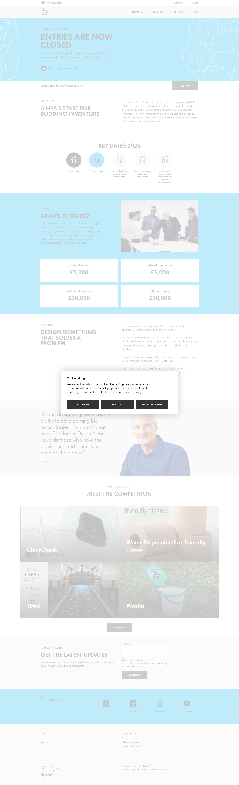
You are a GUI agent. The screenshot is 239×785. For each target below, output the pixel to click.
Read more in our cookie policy (123, 392)
